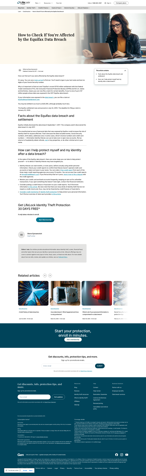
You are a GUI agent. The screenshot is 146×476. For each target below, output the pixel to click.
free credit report (67, 170)
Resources (77, 383)
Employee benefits (118, 391)
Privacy (62, 468)
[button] (111, 71)
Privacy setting (114, 468)
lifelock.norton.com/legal (106, 423)
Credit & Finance (43, 8)
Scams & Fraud (56, 8)
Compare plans (121, 3)
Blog (75, 387)
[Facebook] (116, 454)
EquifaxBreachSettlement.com (29, 99)
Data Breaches (23, 308)
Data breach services (118, 394)
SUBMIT (100, 366)
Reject (31, 470)
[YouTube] (126, 454)
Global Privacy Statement (86, 371)
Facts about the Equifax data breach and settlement (110, 75)
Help (94, 383)
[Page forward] (50, 275)
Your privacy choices (101, 468)
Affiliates (77, 401)
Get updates (58, 397)
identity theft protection (48, 192)
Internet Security (69, 8)
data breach (49, 97)
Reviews (76, 391)
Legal (56, 468)
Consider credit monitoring (29, 192)
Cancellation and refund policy (100, 408)
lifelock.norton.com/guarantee (63, 443)
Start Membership (45, 220)
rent (46, 140)
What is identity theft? (81, 398)
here (34, 437)
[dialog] (19, 470)
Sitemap (76, 405)
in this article (32, 187)
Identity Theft (31, 8)
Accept (25, 470)
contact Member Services (42, 437)
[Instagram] (121, 454)
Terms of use (78, 468)
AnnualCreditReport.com (30, 174)
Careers (49, 468)
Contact (95, 387)
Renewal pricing (98, 403)
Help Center (97, 391)
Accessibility (88, 468)
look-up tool (39, 80)
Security (69, 468)
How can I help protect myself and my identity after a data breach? (109, 80)
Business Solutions (117, 383)
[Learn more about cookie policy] (20, 470)
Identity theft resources (81, 394)
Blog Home (21, 8)
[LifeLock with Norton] (24, 3)
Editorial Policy (63, 257)
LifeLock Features (83, 8)
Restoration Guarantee (100, 394)
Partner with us (116, 387)
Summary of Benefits (119, 432)
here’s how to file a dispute (73, 174)
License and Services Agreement (99, 399)
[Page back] (45, 275)
